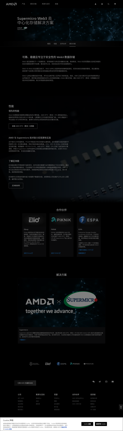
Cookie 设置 (87, 424)
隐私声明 (64, 427)
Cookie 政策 (8, 429)
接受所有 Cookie (101, 424)
